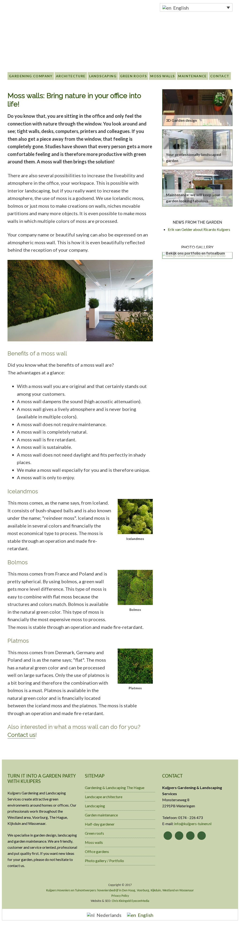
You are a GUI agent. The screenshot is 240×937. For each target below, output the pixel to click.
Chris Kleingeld (121, 901)
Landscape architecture (103, 796)
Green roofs (94, 833)
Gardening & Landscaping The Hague (114, 787)
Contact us (21, 734)
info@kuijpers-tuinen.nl (192, 823)
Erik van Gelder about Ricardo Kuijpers (199, 229)
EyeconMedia (140, 901)
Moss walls (94, 842)
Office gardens (97, 851)
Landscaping (95, 806)
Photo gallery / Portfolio (104, 860)
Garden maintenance (101, 815)
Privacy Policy (120, 896)
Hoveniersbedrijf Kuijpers (45, 16)
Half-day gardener (100, 824)
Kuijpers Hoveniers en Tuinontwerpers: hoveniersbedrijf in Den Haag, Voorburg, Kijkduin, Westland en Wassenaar (120, 890)
